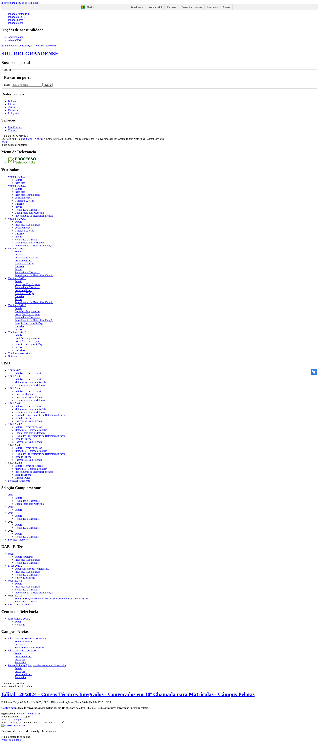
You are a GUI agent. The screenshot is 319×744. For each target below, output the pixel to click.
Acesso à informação (192, 6)
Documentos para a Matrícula (30, 242)
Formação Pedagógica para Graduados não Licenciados (37, 665)
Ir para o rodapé (17, 22)
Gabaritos (20, 350)
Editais (18, 179)
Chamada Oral (22, 477)
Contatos (12, 130)
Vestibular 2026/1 (17, 218)
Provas (18, 206)
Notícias (39, 138)
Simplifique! (137, 6)
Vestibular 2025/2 (17, 248)
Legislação (212, 6)
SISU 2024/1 (15, 403)
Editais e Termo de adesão (28, 373)
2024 (10, 512)
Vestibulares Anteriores (20, 353)
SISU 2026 (14, 376)
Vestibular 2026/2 (17, 185)
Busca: (8, 84)
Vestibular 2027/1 (17, 176)
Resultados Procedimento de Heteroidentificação (40, 415)
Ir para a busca (16, 19)
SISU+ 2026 (14, 370)
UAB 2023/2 (15, 580)
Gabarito (19, 203)
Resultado (20, 624)
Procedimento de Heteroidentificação (34, 215)
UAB (11, 553)
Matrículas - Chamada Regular (31, 382)
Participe (171, 6)
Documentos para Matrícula (29, 212)
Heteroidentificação (25, 577)
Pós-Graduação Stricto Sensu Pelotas (27, 638)
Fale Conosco (15, 127)
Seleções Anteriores (18, 539)
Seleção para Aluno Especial (30, 647)
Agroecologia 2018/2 (19, 618)
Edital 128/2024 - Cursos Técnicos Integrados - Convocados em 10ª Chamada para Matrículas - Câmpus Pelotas (128, 694)
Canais (226, 6)
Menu (4, 141)
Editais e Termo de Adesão (29, 465)
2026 (10, 494)
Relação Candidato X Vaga (29, 323)
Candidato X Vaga (24, 200)
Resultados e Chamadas (27, 209)
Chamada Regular (24, 394)
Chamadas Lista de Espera (28, 397)
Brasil (90, 7)
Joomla (52, 731)
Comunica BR (155, 6)
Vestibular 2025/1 (17, 278)
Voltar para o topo (11, 719)
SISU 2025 (14, 388)
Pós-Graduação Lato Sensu (22, 650)
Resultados (20, 662)
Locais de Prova (23, 197)
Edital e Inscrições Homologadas (32, 568)
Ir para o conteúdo (18, 13)
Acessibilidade (15, 37)
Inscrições (20, 182)
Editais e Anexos (23, 641)
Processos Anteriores (19, 480)
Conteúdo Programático (27, 311)
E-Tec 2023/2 (15, 565)
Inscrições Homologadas (27, 194)
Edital (18, 621)
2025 (10, 506)
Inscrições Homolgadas (27, 257)
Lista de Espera (23, 418)
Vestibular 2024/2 (17, 305)
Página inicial (25, 138)
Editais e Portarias (24, 556)
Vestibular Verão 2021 (28, 713)
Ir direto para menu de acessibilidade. (20, 2)
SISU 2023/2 (15, 424)
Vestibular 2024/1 (17, 332)
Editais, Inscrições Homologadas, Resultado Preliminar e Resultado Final (53, 598)
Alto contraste (15, 40)
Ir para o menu (16, 16)
